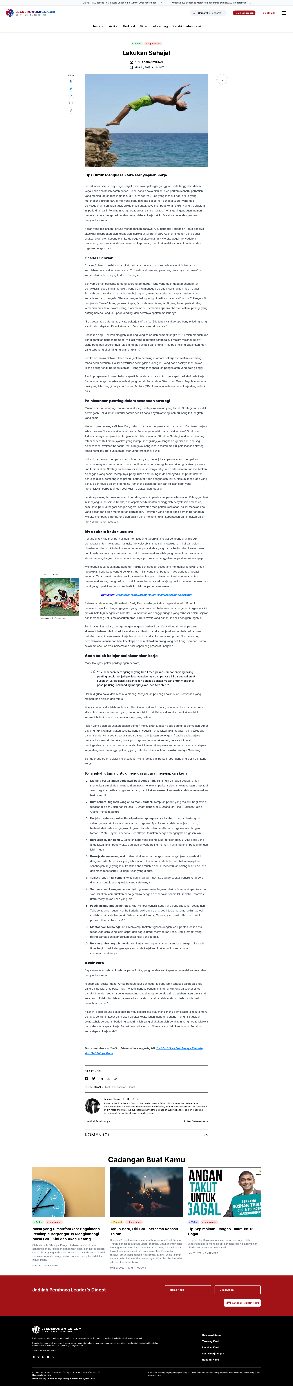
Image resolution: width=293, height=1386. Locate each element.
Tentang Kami (210, 1341)
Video (144, 26)
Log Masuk (268, 12)
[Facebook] (33, 1357)
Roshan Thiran (152, 62)
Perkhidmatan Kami (187, 26)
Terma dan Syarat (80, 1378)
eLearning (160, 26)
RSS (93, 1378)
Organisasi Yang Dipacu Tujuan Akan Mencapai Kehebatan (153, 594)
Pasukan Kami (210, 1347)
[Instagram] (53, 1357)
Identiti (131, 1087)
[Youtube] (48, 1357)
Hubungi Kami (210, 1359)
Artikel (113, 26)
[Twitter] (38, 1357)
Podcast (129, 26)
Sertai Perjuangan (213, 1353)
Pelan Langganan (244, 13)
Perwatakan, (120, 1087)
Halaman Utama (211, 1335)
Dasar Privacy (39, 1378)
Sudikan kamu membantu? (44, 1350)
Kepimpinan (154, 43)
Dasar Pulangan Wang (58, 1378)
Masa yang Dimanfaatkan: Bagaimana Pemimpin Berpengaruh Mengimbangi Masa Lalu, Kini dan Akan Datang (66, 1234)
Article (137, 43)
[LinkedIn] (43, 1357)
